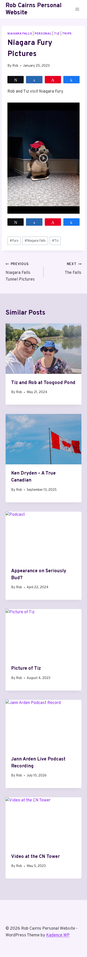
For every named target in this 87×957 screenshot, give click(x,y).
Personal (43, 34)
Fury (14, 241)
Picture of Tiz (26, 669)
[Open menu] (77, 9)
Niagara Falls (19, 34)
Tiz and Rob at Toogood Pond (43, 383)
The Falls (73, 268)
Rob (15, 66)
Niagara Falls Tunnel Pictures (20, 272)
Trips (67, 34)
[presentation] (43, 348)
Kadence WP (58, 935)
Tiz (57, 34)
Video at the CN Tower (35, 857)
